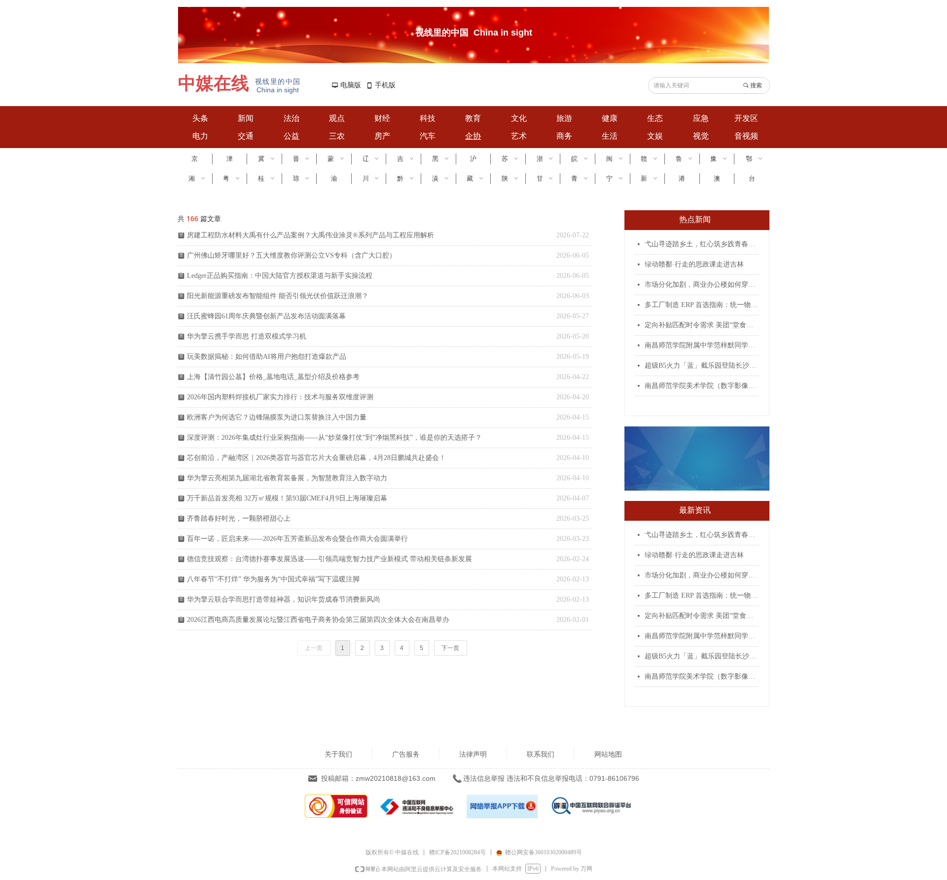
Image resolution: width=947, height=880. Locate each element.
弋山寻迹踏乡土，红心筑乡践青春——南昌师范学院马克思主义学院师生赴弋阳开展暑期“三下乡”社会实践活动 (702, 244)
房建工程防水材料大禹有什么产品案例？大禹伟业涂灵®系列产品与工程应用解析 (310, 235)
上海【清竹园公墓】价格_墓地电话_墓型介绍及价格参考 (273, 377)
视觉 (701, 136)
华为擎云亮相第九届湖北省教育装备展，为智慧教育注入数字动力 (287, 478)
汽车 (428, 136)
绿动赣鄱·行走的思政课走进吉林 (694, 264)
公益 (291, 136)
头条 (200, 118)
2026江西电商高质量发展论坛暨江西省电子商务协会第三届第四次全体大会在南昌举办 (318, 619)
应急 (701, 118)
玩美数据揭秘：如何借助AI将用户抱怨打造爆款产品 (266, 356)
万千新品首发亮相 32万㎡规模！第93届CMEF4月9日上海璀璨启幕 (287, 498)
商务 (564, 136)
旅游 (564, 118)
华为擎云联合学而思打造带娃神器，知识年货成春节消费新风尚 (283, 599)
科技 (428, 118)
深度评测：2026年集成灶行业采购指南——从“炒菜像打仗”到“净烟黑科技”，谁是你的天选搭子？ (334, 437)
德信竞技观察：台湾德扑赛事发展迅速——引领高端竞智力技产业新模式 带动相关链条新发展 (329, 559)
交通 (246, 136)
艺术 (519, 136)
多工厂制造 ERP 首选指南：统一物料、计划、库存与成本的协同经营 (702, 304)
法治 (291, 118)
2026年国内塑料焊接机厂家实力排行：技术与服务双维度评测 (280, 397)
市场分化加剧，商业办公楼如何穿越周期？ (702, 284)
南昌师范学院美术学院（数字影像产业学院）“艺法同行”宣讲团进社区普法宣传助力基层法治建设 (702, 385)
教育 (473, 118)
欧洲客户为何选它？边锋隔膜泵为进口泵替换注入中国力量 (276, 417)
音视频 (746, 136)
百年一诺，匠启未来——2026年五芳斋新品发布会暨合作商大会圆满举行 (297, 538)
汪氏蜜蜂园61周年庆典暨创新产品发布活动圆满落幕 (266, 316)
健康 (610, 118)
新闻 (246, 118)
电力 (200, 136)
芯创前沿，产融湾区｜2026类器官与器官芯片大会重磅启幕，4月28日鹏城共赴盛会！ (316, 457)
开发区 (746, 118)
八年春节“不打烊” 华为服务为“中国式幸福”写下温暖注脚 (273, 579)
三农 (337, 136)
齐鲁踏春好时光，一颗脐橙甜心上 (239, 518)
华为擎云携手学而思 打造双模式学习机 (246, 336)
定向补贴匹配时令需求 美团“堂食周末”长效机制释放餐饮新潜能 (702, 325)
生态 (655, 118)
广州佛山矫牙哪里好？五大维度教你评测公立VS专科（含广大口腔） (291, 255)
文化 (519, 118)
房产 (382, 136)
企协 (473, 136)
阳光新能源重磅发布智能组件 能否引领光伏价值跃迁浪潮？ (277, 296)
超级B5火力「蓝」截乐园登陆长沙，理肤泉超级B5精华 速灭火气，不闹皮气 (702, 365)
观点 (337, 118)
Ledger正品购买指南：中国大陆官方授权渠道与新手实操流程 (279, 275)
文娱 (655, 136)
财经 (382, 118)
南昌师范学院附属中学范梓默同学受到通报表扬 (702, 345)
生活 (610, 136)
